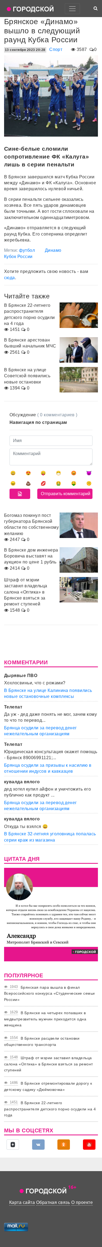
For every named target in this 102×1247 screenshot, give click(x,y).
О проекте (82, 1202)
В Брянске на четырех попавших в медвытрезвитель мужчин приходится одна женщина (45, 1019)
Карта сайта (22, 1202)
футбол (27, 250)
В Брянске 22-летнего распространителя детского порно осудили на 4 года (50, 1109)
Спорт (55, 49)
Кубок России (18, 256)
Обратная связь (53, 1202)
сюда (9, 277)
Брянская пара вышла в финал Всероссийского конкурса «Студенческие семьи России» (49, 993)
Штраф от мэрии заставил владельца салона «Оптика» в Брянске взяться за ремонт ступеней (48, 1064)
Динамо (53, 250)
